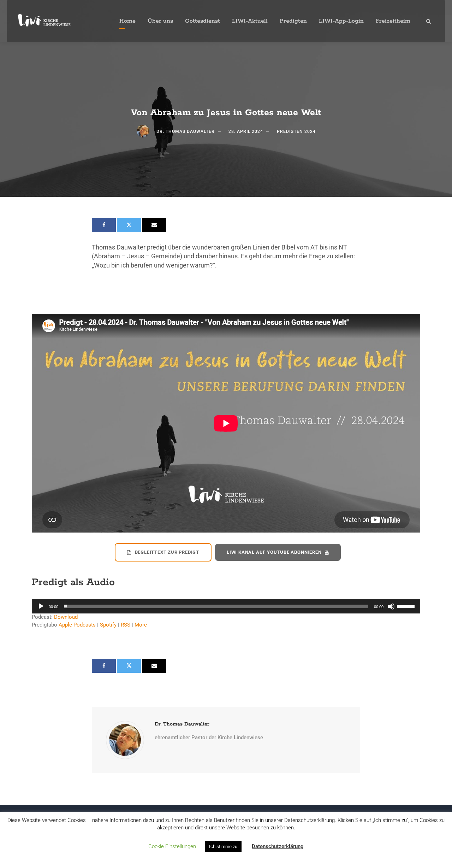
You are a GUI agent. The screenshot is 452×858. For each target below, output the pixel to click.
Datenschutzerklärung (278, 846)
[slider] (407, 605)
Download (66, 617)
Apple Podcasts (77, 625)
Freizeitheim (393, 21)
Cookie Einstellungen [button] (172, 846)
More (141, 625)
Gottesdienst (202, 21)
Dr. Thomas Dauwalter (185, 131)
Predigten (293, 21)
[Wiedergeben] (40, 606)
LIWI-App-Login (341, 21)
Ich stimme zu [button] (223, 846)
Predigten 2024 (296, 131)
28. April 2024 (245, 131)
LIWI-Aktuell (250, 21)
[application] (226, 606)
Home (127, 21)
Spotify (108, 625)
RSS (125, 625)
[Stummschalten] (391, 606)
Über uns (160, 21)
